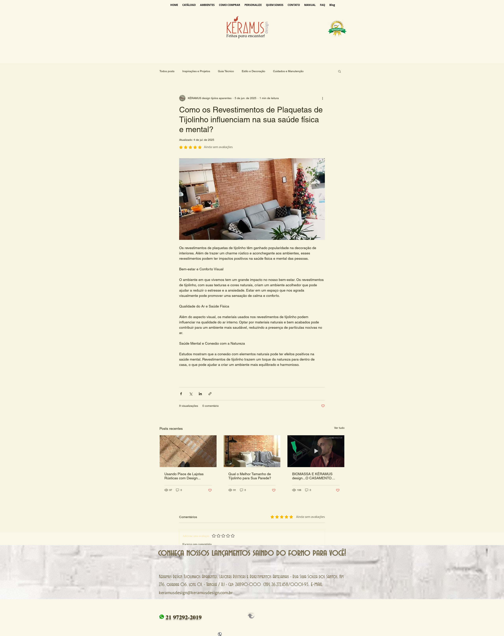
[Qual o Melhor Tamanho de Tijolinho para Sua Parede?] (252, 451)
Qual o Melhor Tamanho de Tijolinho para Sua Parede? (249, 476)
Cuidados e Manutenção (288, 71)
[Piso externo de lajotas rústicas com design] (188, 451)
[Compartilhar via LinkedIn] (200, 394)
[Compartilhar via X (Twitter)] (191, 394)
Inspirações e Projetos (196, 71)
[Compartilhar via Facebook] (181, 394)
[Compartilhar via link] (210, 394)
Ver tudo (339, 427)
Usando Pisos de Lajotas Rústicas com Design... (184, 476)
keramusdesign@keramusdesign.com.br (196, 592)
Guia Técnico (226, 71)
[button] (339, 71)
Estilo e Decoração (253, 71)
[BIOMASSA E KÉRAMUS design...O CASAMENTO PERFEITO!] (315, 451)
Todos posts (166, 71)
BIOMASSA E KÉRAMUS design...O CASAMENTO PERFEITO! (312, 476)
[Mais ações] (322, 98)
